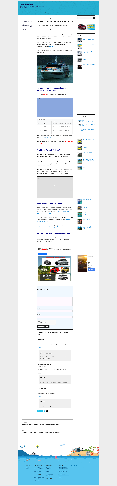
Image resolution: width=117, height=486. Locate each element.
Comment (40, 296)
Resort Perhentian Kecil (39, 475)
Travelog (44, 12)
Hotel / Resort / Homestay (65, 12)
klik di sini (52, 46)
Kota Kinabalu (49, 468)
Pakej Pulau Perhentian (38, 468)
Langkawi (48, 467)
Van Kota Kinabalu (49, 474)
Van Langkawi (49, 472)
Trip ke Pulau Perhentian (63, 468)
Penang (47, 469)
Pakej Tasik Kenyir (37, 471)
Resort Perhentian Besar (39, 477)
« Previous (40, 410)
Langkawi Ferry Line (45, 137)
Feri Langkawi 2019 (25, 21)
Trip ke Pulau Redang (62, 467)
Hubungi (27, 468)
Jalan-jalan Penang (62, 474)
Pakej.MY (27, 467)
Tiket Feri (26, 29)
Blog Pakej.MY (26, 4)
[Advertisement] (55, 108)
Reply (40, 347)
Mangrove (30, 25)
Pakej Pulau (35, 12)
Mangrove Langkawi (26, 26)
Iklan (26, 469)
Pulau (31, 26)
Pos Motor (60, 478)
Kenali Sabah (61, 472)
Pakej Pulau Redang (38, 469)
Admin (23, 18)
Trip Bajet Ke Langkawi (63, 469)
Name (39, 308)
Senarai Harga (42, 253)
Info (22, 19)
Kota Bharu (48, 471)
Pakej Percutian (25, 12)
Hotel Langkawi (37, 480)
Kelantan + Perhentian (62, 471)
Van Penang (48, 475)
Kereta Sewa (52, 12)
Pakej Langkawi (37, 467)
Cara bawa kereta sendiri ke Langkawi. (47, 227)
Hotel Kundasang (37, 478)
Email (39, 314)
